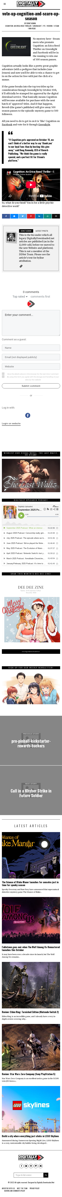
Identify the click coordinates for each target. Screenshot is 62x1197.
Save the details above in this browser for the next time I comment (32, 374)
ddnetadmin (31, 23)
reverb (49, 26)
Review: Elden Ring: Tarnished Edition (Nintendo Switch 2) (30, 1012)
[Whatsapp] (48, 216)
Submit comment (31, 386)
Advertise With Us (8, 1188)
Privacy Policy (34, 1188)
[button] (45, 1175)
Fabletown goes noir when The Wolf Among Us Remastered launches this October (31, 948)
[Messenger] (14, 216)
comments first (40, 296)
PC (44, 26)
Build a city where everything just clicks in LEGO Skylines (30, 1136)
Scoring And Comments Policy (14, 1191)
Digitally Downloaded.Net (45, 1182)
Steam (56, 26)
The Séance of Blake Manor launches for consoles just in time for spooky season (30, 883)
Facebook (7, 124)
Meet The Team (22, 1188)
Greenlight (37, 26)
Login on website (11, 423)
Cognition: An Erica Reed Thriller (18, 26)
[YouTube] (26, 1166)
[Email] (56, 216)
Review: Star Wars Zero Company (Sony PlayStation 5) (28, 1074)
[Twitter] (23, 216)
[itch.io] (31, 1166)
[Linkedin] (39, 216)
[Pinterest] (31, 216)
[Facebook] (6, 216)
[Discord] (40, 1166)
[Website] (21, 266)
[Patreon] (36, 1166)
